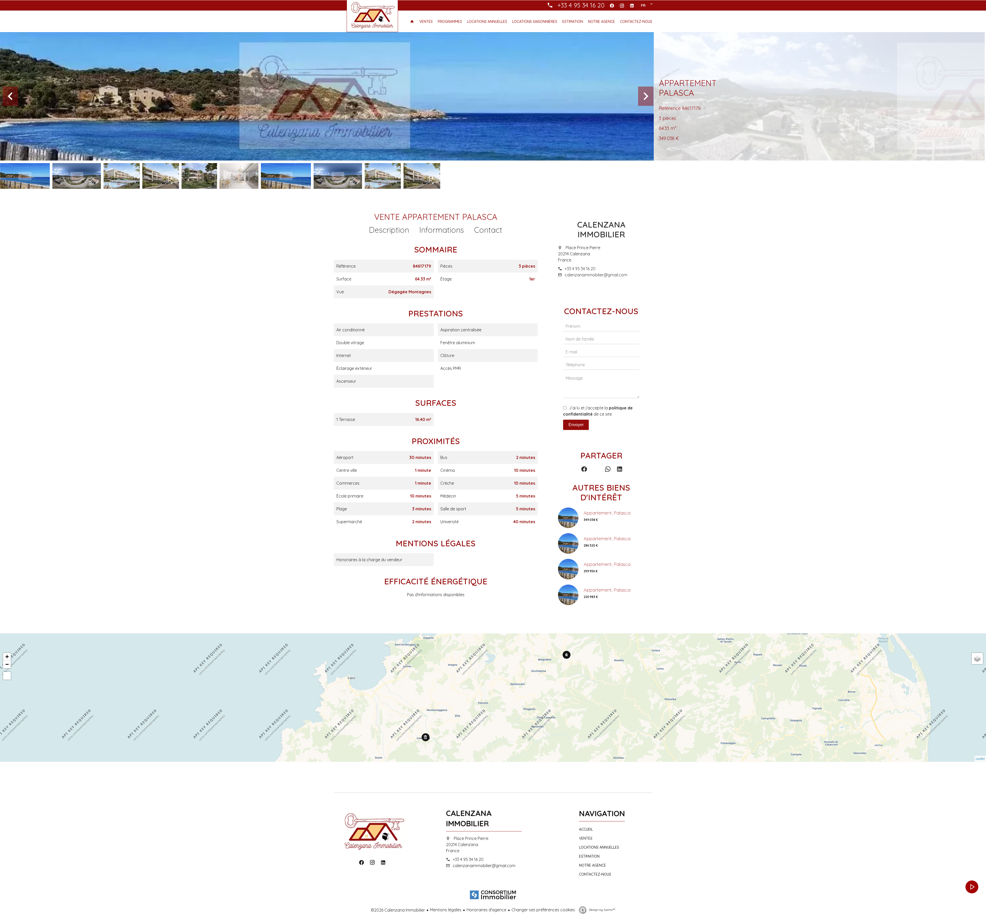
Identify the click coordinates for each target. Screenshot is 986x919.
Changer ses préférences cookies (543, 909)
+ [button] (7, 656)
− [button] (7, 664)
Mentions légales (445, 909)
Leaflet (980, 759)
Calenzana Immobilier (601, 229)
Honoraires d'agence (486, 909)
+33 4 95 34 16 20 (580, 268)
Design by (601, 910)
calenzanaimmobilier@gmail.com (596, 274)
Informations (441, 230)
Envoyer (576, 425)
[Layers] (977, 658)
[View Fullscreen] (7, 676)
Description (389, 230)
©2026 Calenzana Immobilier (398, 910)
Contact (488, 230)
